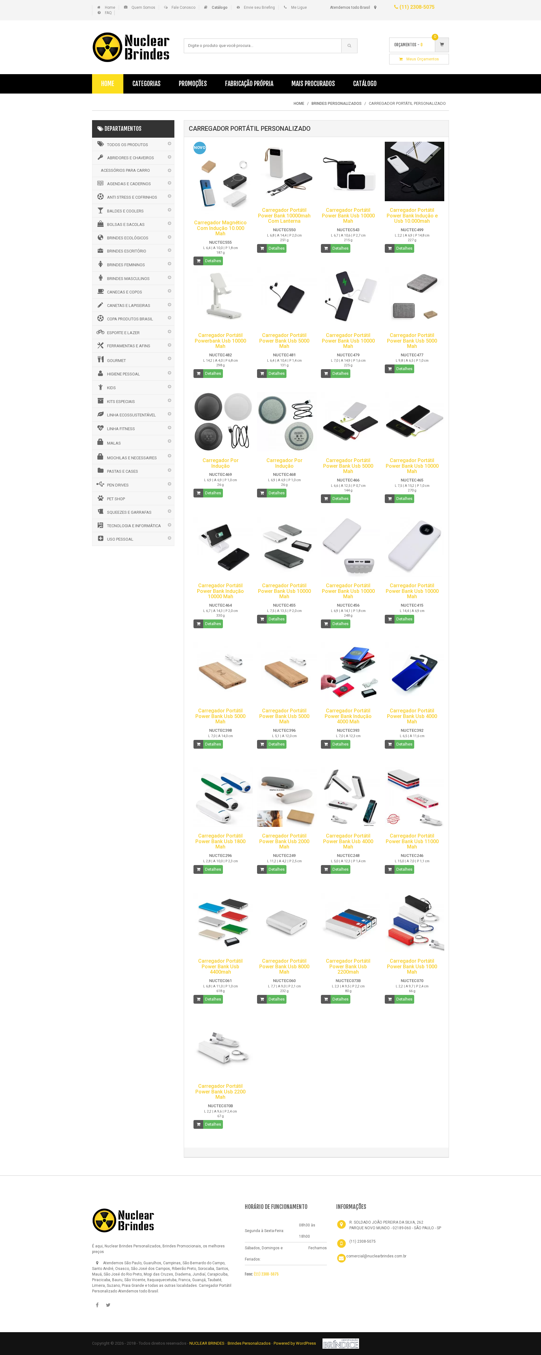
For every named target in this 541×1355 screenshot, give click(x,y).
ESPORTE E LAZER (123, 332)
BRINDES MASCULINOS (128, 278)
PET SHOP (116, 499)
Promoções (193, 84)
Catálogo (365, 84)
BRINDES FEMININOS (126, 264)
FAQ (108, 13)
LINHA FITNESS (121, 428)
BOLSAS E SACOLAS (126, 224)
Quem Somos (143, 7)
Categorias (146, 84)
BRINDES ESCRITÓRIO (126, 251)
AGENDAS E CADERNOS (129, 183)
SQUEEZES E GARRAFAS (129, 512)
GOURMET (116, 360)
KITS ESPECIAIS (121, 401)
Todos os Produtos (127, 144)
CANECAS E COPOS (124, 292)
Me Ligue (299, 7)
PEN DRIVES (118, 485)
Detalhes (213, 260)
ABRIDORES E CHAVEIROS (130, 157)
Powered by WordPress (295, 1343)
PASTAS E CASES (122, 471)
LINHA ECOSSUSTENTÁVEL (131, 415)
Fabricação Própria (249, 84)
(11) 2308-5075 (416, 7)
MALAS (114, 443)
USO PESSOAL (120, 539)
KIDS (111, 387)
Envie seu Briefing (259, 7)
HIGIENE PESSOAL (123, 374)
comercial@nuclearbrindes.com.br (376, 1256)
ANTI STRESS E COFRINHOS (132, 197)
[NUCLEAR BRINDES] (123, 1220)
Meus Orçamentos (421, 59)
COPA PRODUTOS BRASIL (130, 319)
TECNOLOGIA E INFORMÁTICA (134, 525)
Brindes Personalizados (249, 1343)
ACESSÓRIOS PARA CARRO (125, 170)
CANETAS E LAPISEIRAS (128, 305)
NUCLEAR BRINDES (206, 1343)
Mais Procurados (313, 84)
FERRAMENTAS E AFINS (128, 346)
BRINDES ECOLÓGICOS (127, 238)
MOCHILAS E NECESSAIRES (132, 458)
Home (110, 7)
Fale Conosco (183, 7)
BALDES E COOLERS (125, 211)
